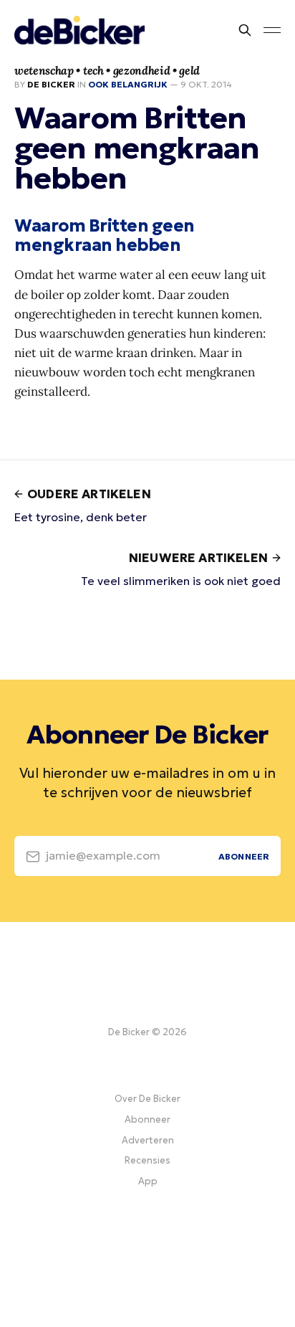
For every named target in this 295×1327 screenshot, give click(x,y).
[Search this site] (245, 30)
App (148, 1181)
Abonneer (147, 1119)
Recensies (147, 1160)
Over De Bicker (147, 1099)
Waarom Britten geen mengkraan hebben (104, 235)
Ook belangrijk (128, 84)
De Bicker (51, 84)
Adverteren (148, 1140)
